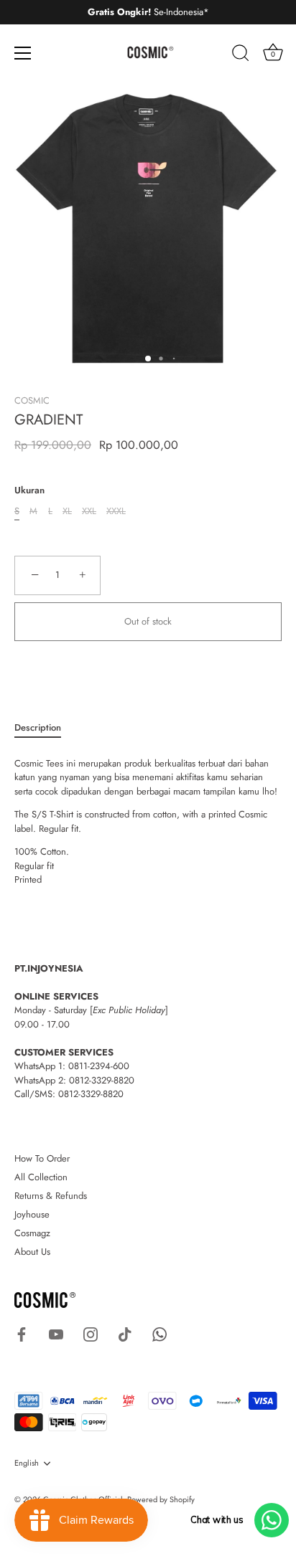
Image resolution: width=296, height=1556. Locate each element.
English (26, 1463)
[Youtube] (56, 1333)
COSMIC (32, 400)
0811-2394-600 (98, 1066)
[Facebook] (21, 1333)
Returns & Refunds (50, 1195)
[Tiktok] (125, 1333)
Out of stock (148, 621)
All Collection (41, 1177)
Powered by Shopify (161, 1499)
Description (37, 727)
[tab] (44, 728)
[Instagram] (90, 1333)
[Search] (240, 55)
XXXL (116, 511)
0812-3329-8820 (101, 1080)
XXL (89, 511)
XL (67, 511)
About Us (32, 1251)
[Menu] (23, 53)
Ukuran (29, 490)
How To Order (42, 1158)
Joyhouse (32, 1214)
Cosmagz (32, 1233)
